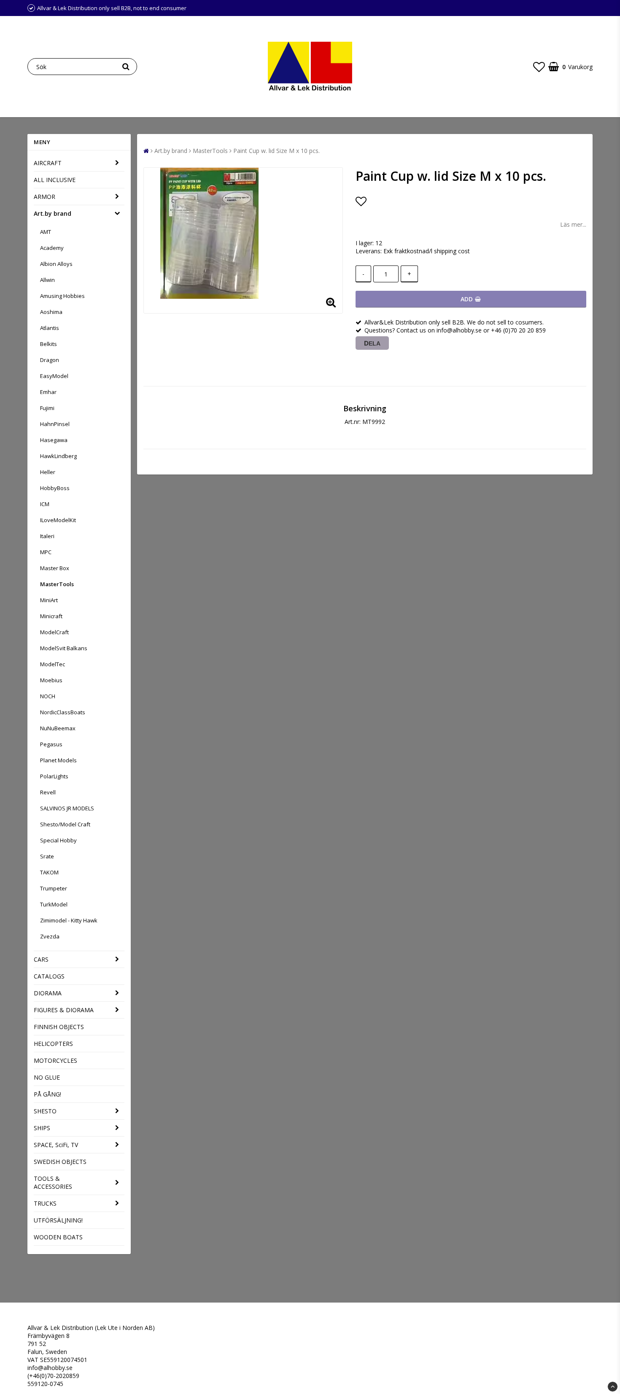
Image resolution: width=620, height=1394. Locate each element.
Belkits (48, 344)
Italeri (47, 536)
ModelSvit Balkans (63, 648)
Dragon (49, 360)
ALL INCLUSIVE (54, 180)
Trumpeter (53, 888)
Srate (47, 856)
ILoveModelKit (58, 520)
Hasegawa (53, 440)
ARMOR (44, 197)
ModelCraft (54, 632)
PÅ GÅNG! (47, 1094)
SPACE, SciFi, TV (56, 1145)
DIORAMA (48, 993)
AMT (45, 232)
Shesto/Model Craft (65, 824)
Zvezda (49, 936)
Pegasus (51, 744)
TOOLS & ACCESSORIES (53, 1182)
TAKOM (49, 872)
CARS (41, 959)
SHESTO (45, 1111)
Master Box (54, 568)
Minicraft (51, 616)
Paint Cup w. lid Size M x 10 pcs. (276, 151)
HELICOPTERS (53, 1044)
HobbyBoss (55, 488)
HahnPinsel (55, 424)
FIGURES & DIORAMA (64, 1010)
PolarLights (54, 776)
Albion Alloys (56, 264)
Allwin (47, 280)
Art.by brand (52, 213)
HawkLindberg (58, 456)
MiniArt (49, 600)
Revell (48, 792)
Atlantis (49, 328)
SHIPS (42, 1128)
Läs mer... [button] (573, 224)
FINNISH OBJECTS (59, 1027)
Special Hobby (58, 840)
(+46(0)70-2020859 (53, 1376)
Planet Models (58, 760)
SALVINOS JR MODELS (67, 808)
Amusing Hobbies (62, 296)
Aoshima (51, 312)
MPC (45, 552)
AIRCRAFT (48, 163)
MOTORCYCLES (55, 1060)
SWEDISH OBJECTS (60, 1162)
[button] (539, 66)
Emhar (48, 392)
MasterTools (57, 584)
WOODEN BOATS (58, 1237)
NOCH (47, 696)
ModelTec (52, 664)
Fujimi (47, 408)
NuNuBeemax (57, 728)
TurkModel (53, 904)
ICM (44, 504)
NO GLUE (47, 1077)
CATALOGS (49, 976)
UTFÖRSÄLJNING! (58, 1220)
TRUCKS (45, 1203)
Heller (47, 472)
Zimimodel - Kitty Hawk (68, 920)
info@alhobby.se (50, 1368)
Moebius (51, 680)
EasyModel (54, 376)
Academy (52, 248)
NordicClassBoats (62, 712)
